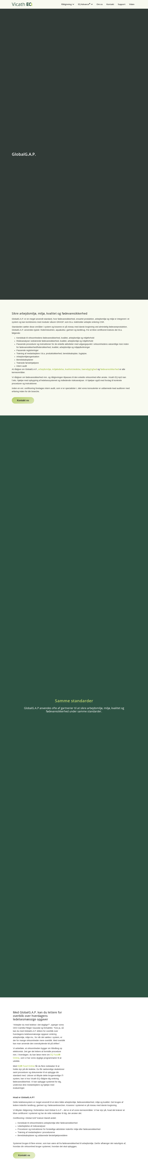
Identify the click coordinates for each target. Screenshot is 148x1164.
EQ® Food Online (26, 1066)
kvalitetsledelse (72, 369)
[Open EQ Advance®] (92, 4)
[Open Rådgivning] (73, 4)
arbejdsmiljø (44, 369)
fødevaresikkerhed (109, 369)
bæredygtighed (89, 369)
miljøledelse (58, 369)
